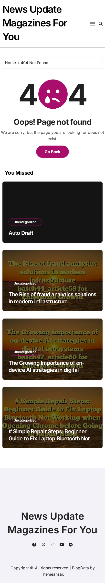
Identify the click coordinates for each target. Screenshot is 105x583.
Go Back (52, 151)
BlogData (80, 567)
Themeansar (52, 574)
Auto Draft (21, 233)
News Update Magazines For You (34, 23)
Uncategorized (25, 222)
